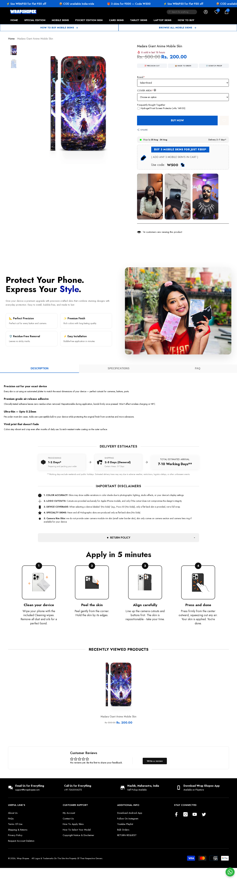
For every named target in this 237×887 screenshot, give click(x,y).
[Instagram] (185, 814)
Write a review (155, 761)
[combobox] (184, 12)
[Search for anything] (182, 12)
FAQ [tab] (197, 368)
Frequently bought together (151, 104)
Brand (141, 77)
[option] (78, 104)
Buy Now (177, 120)
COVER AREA (145, 90)
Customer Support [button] (75, 805)
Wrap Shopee (23, 858)
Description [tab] (40, 368)
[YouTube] (194, 814)
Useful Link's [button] (16, 805)
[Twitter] (203, 814)
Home (11, 38)
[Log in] (205, 12)
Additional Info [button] (128, 805)
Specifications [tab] (118, 368)
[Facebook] (176, 814)
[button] (226, 12)
